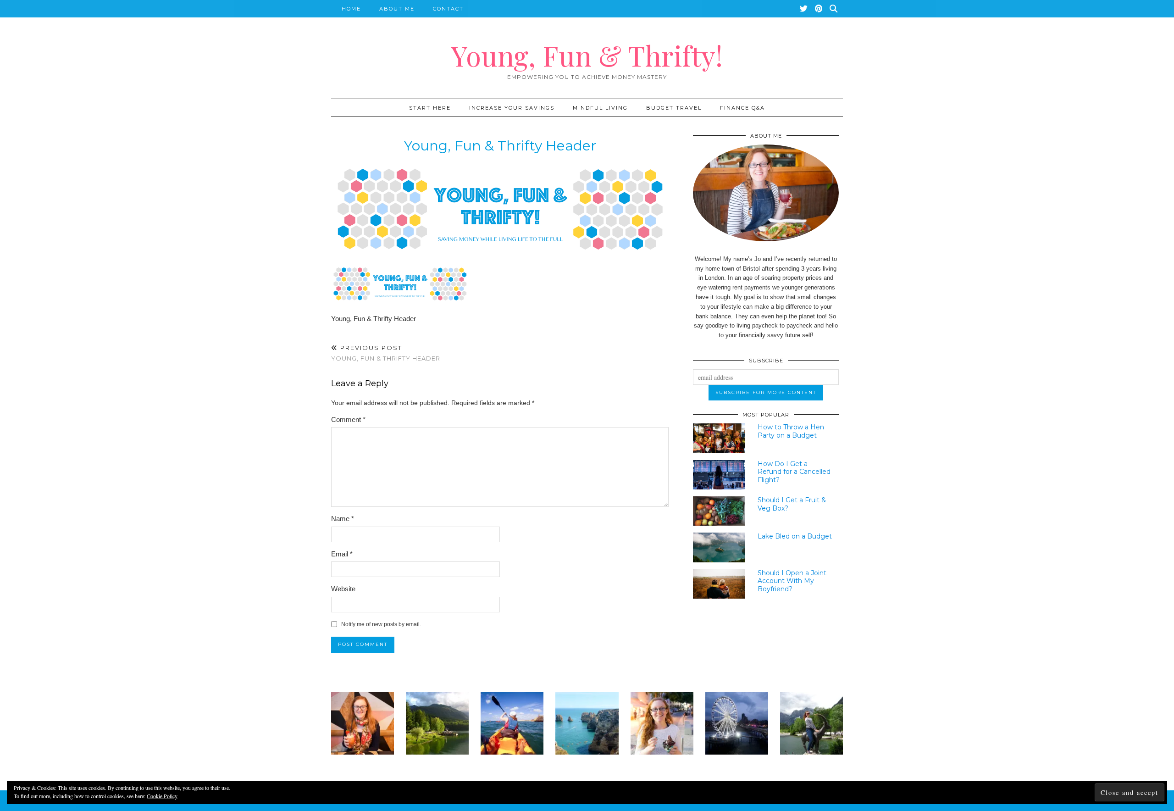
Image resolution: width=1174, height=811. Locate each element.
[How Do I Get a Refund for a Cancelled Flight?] (719, 474)
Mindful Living (600, 108)
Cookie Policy (162, 796)
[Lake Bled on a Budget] (719, 547)
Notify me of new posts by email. (381, 624)
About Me (397, 9)
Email (342, 554)
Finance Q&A (742, 108)
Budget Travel (674, 108)
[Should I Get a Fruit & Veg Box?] (719, 511)
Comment (348, 419)
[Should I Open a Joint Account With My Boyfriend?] (719, 584)
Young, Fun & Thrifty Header (385, 353)
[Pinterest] (819, 8)
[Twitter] (804, 8)
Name (342, 518)
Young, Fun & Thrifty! (587, 55)
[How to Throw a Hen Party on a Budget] (719, 438)
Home (351, 9)
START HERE (430, 108)
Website (343, 589)
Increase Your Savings (511, 108)
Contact (448, 9)
